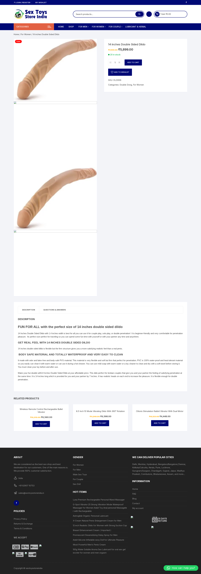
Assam (170, 474)
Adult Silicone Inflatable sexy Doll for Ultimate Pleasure (98, 540)
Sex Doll (77, 484)
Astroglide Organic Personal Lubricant (91, 516)
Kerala (151, 467)
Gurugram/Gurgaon (141, 470)
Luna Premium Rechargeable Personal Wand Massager (99, 499)
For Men (82, 26)
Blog (134, 498)
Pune (157, 467)
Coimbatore (146, 474)
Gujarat (166, 470)
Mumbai (141, 464)
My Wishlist (41, 3)
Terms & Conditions (23, 528)
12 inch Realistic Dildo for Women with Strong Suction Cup (100, 525)
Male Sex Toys (80, 474)
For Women (98, 26)
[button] (181, 568)
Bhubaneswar (159, 474)
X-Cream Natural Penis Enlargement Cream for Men (97, 520)
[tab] (28, 309)
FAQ (134, 493)
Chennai (181, 464)
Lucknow (165, 467)
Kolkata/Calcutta (140, 467)
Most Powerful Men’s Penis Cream (89, 544)
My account (137, 508)
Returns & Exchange (23, 523)
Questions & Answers (54, 310)
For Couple (115, 26)
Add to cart (133, 62)
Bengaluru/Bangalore (167, 464)
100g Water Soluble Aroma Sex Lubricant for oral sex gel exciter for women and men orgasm (99, 551)
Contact (136, 503)
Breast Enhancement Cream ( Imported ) (92, 530)
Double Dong (126, 84)
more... (181, 474)
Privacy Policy (20, 519)
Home (61, 26)
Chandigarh (156, 470)
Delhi (134, 464)
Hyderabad (152, 464)
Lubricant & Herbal (135, 26)
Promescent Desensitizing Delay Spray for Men (95, 535)
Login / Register (22, 3)
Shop (71, 26)
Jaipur (173, 470)
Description (28, 310)
